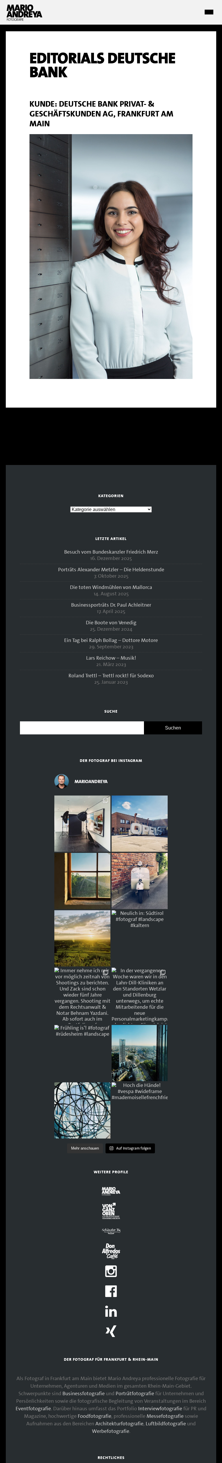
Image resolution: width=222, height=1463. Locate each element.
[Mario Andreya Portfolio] (111, 1192)
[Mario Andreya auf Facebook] (111, 1292)
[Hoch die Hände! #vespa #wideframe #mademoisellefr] (140, 1110)
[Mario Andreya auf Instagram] (111, 1272)
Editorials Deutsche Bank (102, 65)
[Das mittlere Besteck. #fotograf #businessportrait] (82, 824)
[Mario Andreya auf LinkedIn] (111, 1312)
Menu (209, 12)
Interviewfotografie (160, 1408)
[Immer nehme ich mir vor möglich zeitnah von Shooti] (82, 996)
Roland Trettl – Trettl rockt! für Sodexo (111, 675)
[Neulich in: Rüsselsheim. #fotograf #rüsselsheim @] (140, 824)
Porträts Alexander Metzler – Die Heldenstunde (111, 569)
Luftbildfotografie (166, 1423)
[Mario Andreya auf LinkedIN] (111, 1332)
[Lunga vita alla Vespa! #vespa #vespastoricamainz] (140, 881)
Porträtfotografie (135, 1393)
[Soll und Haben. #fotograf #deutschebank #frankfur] (82, 1110)
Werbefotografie (110, 1431)
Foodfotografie (94, 1416)
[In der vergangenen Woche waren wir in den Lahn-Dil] (140, 996)
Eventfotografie (33, 1408)
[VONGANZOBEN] (111, 1212)
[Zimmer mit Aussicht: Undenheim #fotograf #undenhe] (82, 881)
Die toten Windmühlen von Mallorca (111, 587)
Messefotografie (165, 1416)
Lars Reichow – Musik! (111, 657)
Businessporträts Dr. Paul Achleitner (111, 604)
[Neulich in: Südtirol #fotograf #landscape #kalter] (140, 938)
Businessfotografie (83, 1393)
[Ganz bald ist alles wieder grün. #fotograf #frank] (140, 1053)
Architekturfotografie (119, 1423)
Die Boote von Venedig (111, 622)
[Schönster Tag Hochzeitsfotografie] (111, 1232)
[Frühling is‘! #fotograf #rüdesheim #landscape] (82, 1053)
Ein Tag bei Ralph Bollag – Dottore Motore (111, 640)
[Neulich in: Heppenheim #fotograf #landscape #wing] (82, 938)
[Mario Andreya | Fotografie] (24, 19)
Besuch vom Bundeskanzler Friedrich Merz (111, 551)
